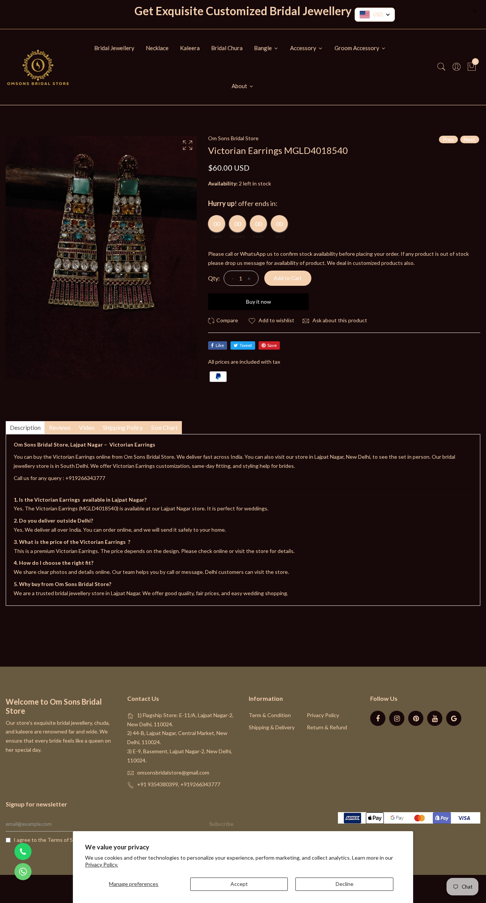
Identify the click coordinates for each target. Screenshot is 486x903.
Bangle (263, 47)
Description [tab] (25, 427)
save (272, 345)
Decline (344, 884)
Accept (239, 884)
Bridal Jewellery (114, 47)
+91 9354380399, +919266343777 (178, 784)
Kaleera (190, 47)
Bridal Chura (227, 47)
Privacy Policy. (101, 864)
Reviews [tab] (60, 427)
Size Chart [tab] (164, 427)
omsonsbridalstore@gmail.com (173, 772)
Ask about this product (339, 320)
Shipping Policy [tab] (123, 427)
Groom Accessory (357, 47)
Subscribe (221, 824)
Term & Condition (270, 715)
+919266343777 (85, 478)
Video (87, 427)
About (240, 85)
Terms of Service (67, 839)
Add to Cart (288, 278)
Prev (448, 139)
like (220, 345)
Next (469, 139)
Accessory (303, 47)
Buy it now (258, 301)
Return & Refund (327, 727)
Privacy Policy (323, 715)
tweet (246, 345)
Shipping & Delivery (272, 727)
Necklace (157, 47)
